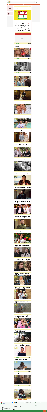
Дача (33, 4)
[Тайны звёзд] (14, 6)
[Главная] (1, 403)
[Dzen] (16, 402)
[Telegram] (15, 402)
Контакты (37, 1)
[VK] (12, 402)
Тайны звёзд (8, 2)
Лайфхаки (8, 4)
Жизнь (26, 4)
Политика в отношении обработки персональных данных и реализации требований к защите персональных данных (40, 402)
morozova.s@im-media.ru (26, 404)
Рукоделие (30, 4)
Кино (20, 4)
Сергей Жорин (28, 23)
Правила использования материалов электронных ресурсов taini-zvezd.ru (40, 405)
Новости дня (17, 314)
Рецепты (12, 4)
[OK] (14, 402)
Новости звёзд (17, 43)
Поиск (36, 2)
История (23, 4)
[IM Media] (4, 403)
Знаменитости (16, 4)
